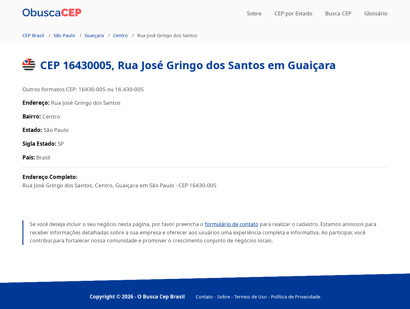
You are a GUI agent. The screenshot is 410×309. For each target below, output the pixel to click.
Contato (204, 297)
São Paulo (64, 35)
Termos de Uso (250, 297)
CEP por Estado (293, 13)
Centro (120, 35)
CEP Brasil (33, 35)
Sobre (254, 13)
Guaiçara (94, 35)
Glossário (376, 13)
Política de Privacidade (295, 297)
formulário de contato (231, 224)
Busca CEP (338, 13)
